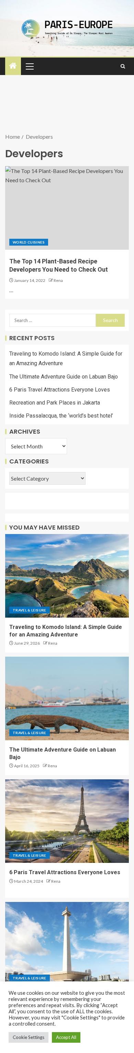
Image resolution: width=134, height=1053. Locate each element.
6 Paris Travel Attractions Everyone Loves (59, 389)
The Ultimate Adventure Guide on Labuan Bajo (63, 376)
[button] (29, 66)
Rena (58, 280)
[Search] (123, 66)
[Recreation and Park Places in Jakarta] (67, 944)
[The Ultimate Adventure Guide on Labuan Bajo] (67, 698)
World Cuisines (29, 242)
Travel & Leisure (29, 610)
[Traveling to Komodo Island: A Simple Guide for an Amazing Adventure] (67, 576)
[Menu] (29, 66)
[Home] (13, 66)
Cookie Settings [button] (28, 1037)
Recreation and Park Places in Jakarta (54, 402)
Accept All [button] (66, 1037)
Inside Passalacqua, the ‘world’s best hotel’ (61, 415)
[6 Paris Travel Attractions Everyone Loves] (67, 821)
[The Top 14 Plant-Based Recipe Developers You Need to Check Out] (67, 208)
